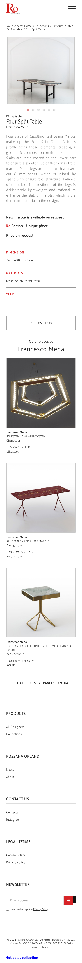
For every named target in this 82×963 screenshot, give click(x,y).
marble (19, 281)
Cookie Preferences (41, 947)
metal (28, 281)
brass (9, 281)
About (10, 777)
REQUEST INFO (41, 323)
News (10, 769)
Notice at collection (21, 957)
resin (36, 281)
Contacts (12, 812)
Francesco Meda (17, 127)
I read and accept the (29, 909)
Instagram (13, 820)
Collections (14, 734)
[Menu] (70, 9)
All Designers (15, 727)
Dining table (14, 116)
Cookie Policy (15, 855)
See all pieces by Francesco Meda (41, 683)
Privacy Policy (15, 862)
